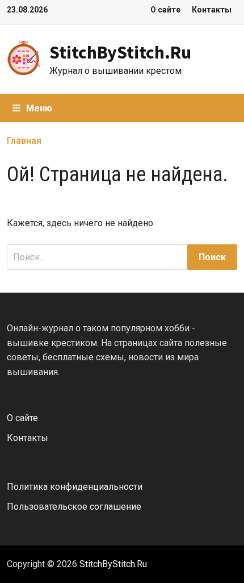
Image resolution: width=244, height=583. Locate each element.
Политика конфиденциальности (74, 486)
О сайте (165, 9)
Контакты (212, 9)
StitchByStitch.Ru (120, 52)
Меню (39, 108)
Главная (24, 140)
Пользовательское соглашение (74, 506)
